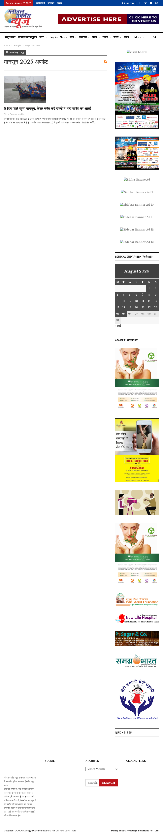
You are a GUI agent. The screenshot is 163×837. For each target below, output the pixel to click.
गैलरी (116, 37)
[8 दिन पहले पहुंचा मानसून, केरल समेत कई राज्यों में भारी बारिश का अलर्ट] (25, 89)
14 (143, 301)
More (137, 37)
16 (155, 301)
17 (117, 307)
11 (123, 301)
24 (117, 314)
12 (129, 301)
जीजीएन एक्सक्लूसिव (27, 37)
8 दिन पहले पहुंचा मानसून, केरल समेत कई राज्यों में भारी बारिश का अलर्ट (47, 108)
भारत (41, 37)
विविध (126, 37)
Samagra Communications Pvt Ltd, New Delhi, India (49, 830)
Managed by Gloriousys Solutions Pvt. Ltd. (135, 830)
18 (123, 307)
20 (136, 307)
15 (149, 301)
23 (155, 307)
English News (58, 37)
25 (123, 314)
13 (136, 301)
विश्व (72, 37)
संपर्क (59, 3)
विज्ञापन (51, 3)
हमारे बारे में (40, 3)
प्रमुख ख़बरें (10, 37)
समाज (105, 37)
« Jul (118, 325)
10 (117, 301)
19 (129, 307)
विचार (94, 37)
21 (143, 307)
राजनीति (83, 37)
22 (149, 307)
